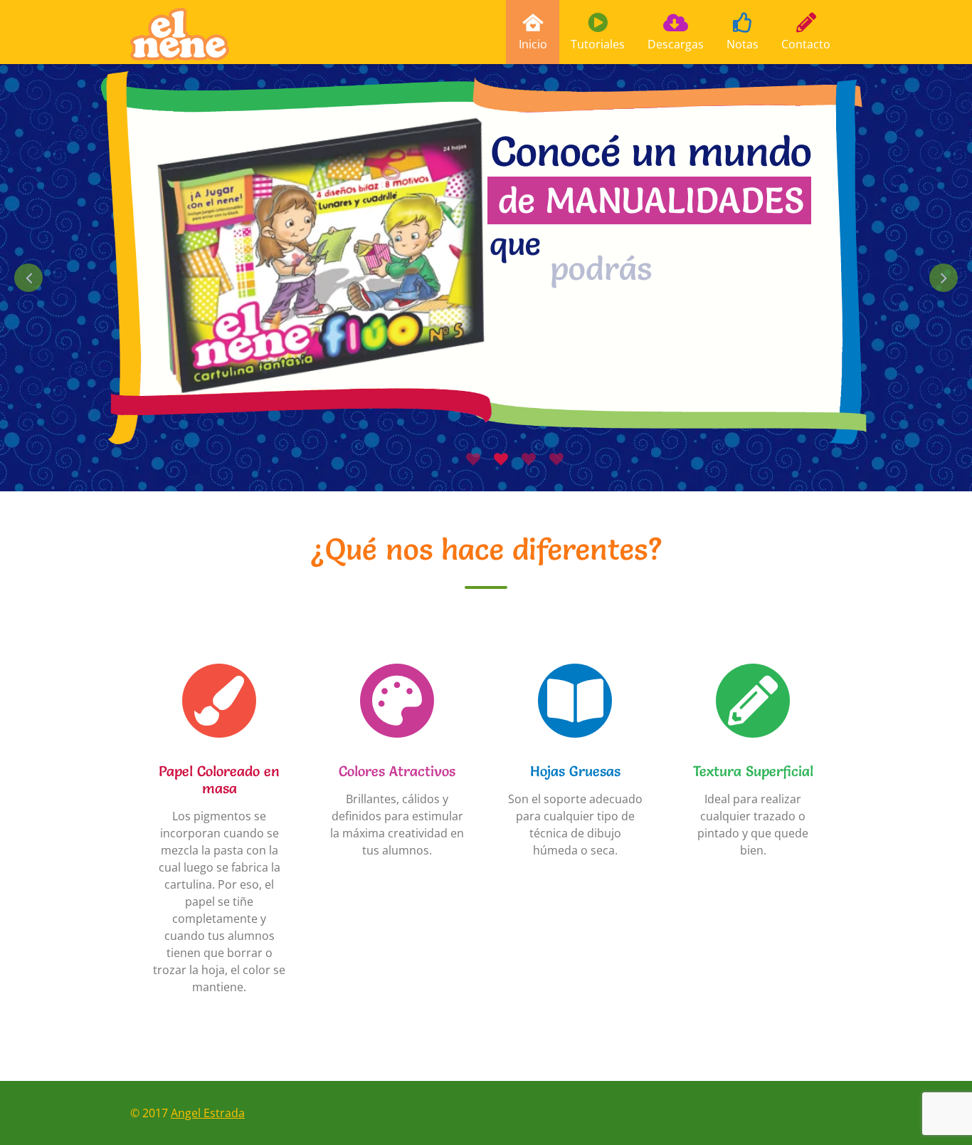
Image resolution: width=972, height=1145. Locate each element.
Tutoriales (598, 44)
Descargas (676, 44)
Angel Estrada (208, 1113)
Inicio (533, 44)
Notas (743, 44)
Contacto (805, 44)
